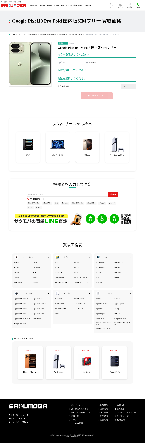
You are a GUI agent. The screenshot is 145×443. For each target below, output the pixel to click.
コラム (74, 420)
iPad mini (76, 262)
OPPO (34, 272)
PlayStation (58, 299)
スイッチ (112, 203)
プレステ (102, 203)
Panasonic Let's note (61, 282)
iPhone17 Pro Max (33, 203)
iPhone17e (65, 203)
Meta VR (117, 314)
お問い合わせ (89, 5)
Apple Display (100, 314)
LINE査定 (104, 416)
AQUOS (16, 272)
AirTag (116, 309)
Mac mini (99, 272)
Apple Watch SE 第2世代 (22, 319)
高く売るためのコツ (79, 409)
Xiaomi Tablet (59, 277)
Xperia (35, 262)
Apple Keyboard (119, 304)
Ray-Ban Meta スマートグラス (103, 323)
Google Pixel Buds (120, 319)
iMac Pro (99, 282)
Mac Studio (117, 272)
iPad (56, 203)
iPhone (38, 207)
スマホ (30, 207)
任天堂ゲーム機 (79, 299)
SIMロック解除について (81, 412)
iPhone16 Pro (91, 203)
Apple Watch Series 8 (20, 314)
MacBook (117, 267)
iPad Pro (57, 267)
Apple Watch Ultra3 (20, 304)
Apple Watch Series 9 (20, 309)
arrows (35, 277)
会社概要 (121, 409)
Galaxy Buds (100, 319)
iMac (97, 277)
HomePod (117, 299)
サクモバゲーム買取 (17, 422)
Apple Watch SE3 (38, 299)
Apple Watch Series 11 (21, 299)
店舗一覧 (64, 5)
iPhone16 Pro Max (77, 203)
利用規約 (121, 420)
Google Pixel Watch (20, 324)
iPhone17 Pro (47, 203)
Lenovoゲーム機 (60, 309)
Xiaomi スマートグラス (103, 329)
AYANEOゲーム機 (79, 304)
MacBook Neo (100, 262)
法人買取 (57, 5)
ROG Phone (18, 282)
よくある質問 (72, 5)
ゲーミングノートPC (80, 277)
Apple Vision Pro (101, 304)
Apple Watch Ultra (38, 314)
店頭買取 (50, 5)
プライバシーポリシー (126, 412)
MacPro (116, 277)
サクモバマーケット (17, 415)
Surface (76, 272)
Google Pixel (36, 267)
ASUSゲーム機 (78, 309)
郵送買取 (42, 5)
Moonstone (92, 62)
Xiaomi (16, 277)
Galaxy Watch (37, 319)
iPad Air (76, 267)
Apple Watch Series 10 (39, 304)
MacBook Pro (100, 267)
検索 (112, 194)
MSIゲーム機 (59, 304)
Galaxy (16, 267)
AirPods (98, 299)
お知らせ (81, 5)
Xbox (56, 314)
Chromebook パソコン (81, 282)
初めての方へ (34, 5)
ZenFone (35, 282)
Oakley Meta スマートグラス (122, 323)
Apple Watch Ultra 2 (39, 309)
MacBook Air (118, 262)
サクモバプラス (15, 419)
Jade (64, 62)
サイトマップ (122, 416)
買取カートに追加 (98, 95)
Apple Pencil (100, 309)
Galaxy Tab (58, 272)
